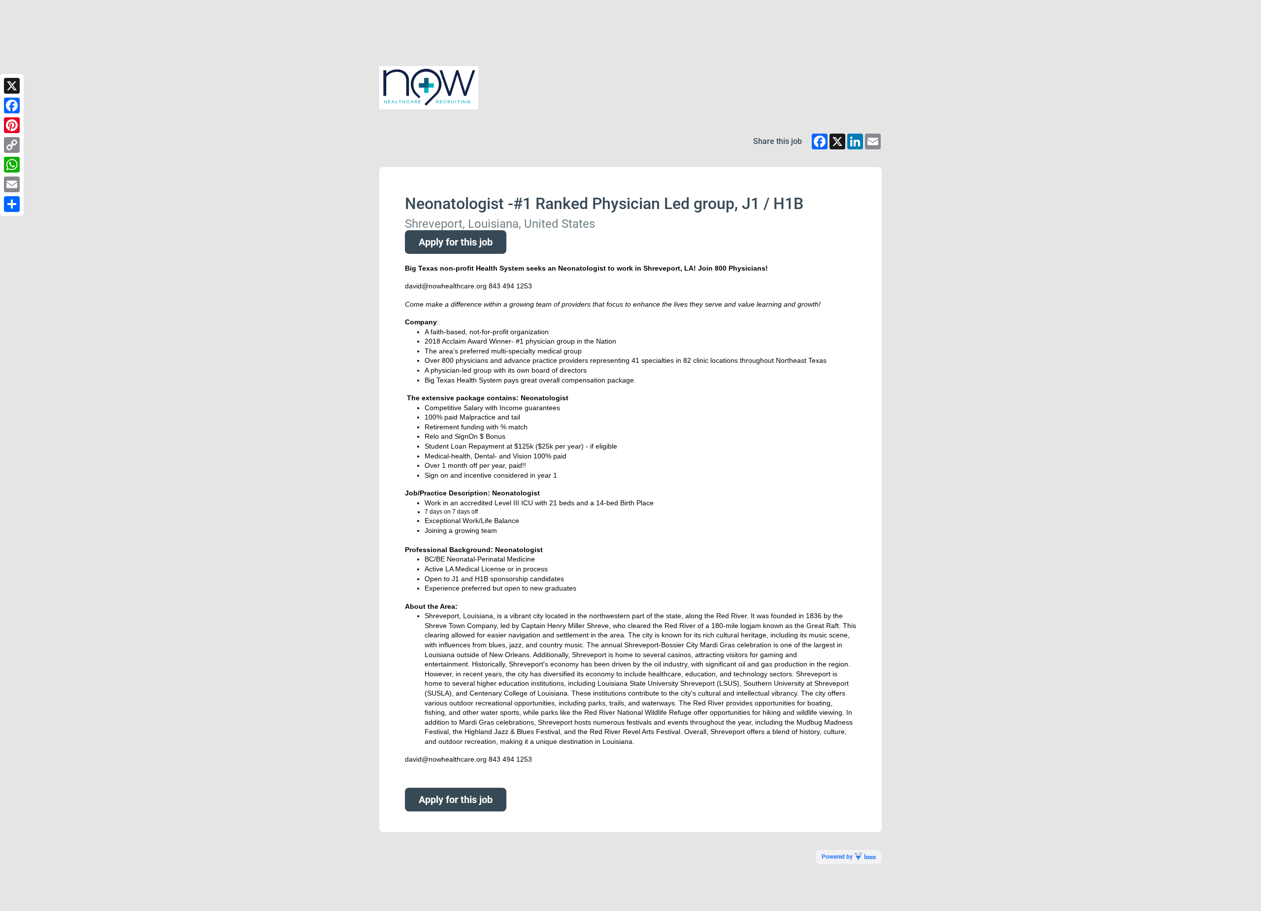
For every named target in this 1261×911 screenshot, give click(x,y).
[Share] (12, 204)
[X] (12, 86)
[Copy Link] (12, 145)
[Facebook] (12, 105)
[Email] (12, 184)
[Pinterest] (12, 125)
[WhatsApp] (12, 165)
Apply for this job (456, 242)
